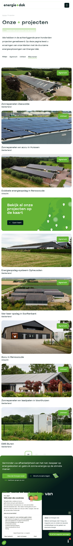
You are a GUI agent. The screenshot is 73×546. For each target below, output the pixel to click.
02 (36, 454)
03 (45, 454)
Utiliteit (23, 57)
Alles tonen (32, 57)
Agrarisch (13, 57)
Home (4, 15)
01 (28, 454)
